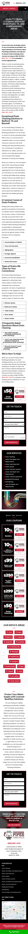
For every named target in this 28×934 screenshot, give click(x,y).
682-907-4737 (7, 58)
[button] (25, 8)
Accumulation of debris (13, 242)
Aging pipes (9, 250)
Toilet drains (9, 311)
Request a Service (9, 8)
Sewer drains (9, 318)
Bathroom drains (11, 307)
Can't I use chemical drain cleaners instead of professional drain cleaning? (13, 340)
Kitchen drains (10, 303)
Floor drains (9, 315)
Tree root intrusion (11, 246)
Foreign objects (10, 254)
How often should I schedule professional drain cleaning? (12, 334)
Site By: (9, 929)
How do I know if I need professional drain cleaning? (12, 347)
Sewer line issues (11, 262)
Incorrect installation (12, 258)
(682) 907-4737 (14, 843)
